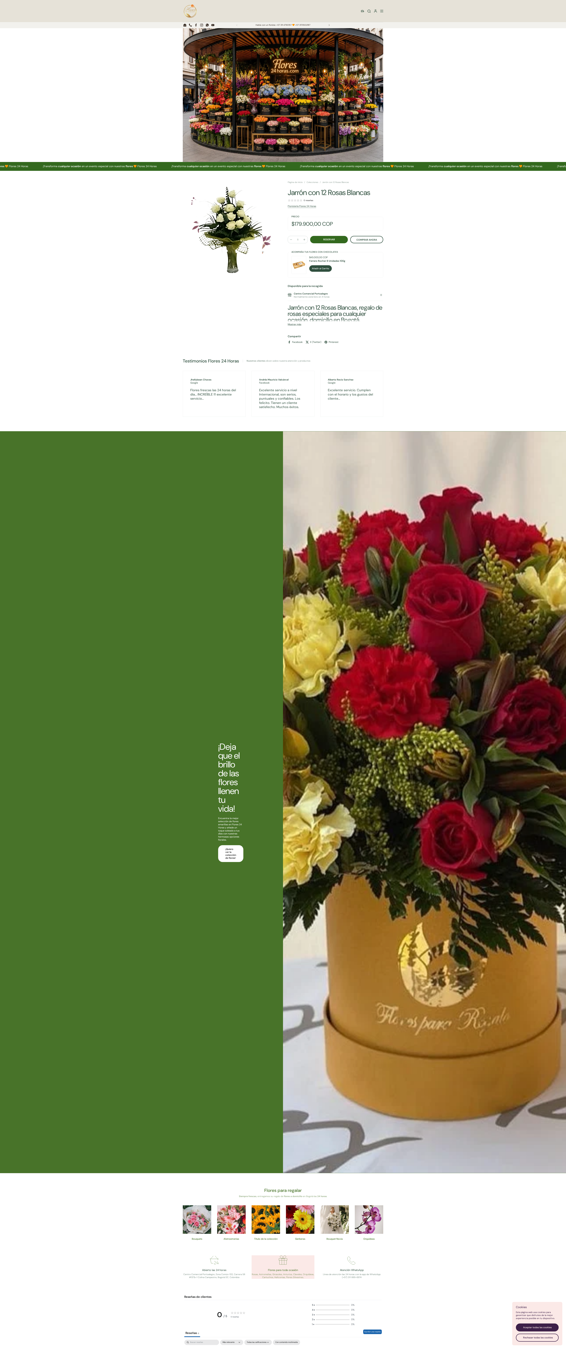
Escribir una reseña (372, 1332)
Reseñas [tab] (192, 1333)
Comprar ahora (366, 239)
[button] (369, 11)
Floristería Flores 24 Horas (302, 206)
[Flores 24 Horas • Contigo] (190, 11)
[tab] (381, 295)
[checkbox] (286, 1342)
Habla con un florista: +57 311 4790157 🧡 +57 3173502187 (283, 25)
